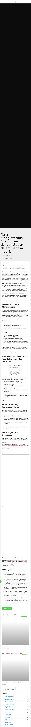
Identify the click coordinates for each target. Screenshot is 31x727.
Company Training (23, 560)
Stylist (23, 268)
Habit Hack (8, 714)
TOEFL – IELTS (9, 725)
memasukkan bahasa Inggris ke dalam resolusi (13, 445)
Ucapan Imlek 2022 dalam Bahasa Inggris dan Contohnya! (14, 647)
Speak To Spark (9, 722)
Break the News (9, 699)
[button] (7, 608)
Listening (7, 717)
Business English (14, 560)
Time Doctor (16, 374)
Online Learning (9, 719)
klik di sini (15, 564)
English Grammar (9, 704)
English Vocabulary (10, 709)
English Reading (9, 707)
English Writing (9, 712)
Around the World (9, 696)
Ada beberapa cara (6, 378)
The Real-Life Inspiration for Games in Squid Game (12, 682)
